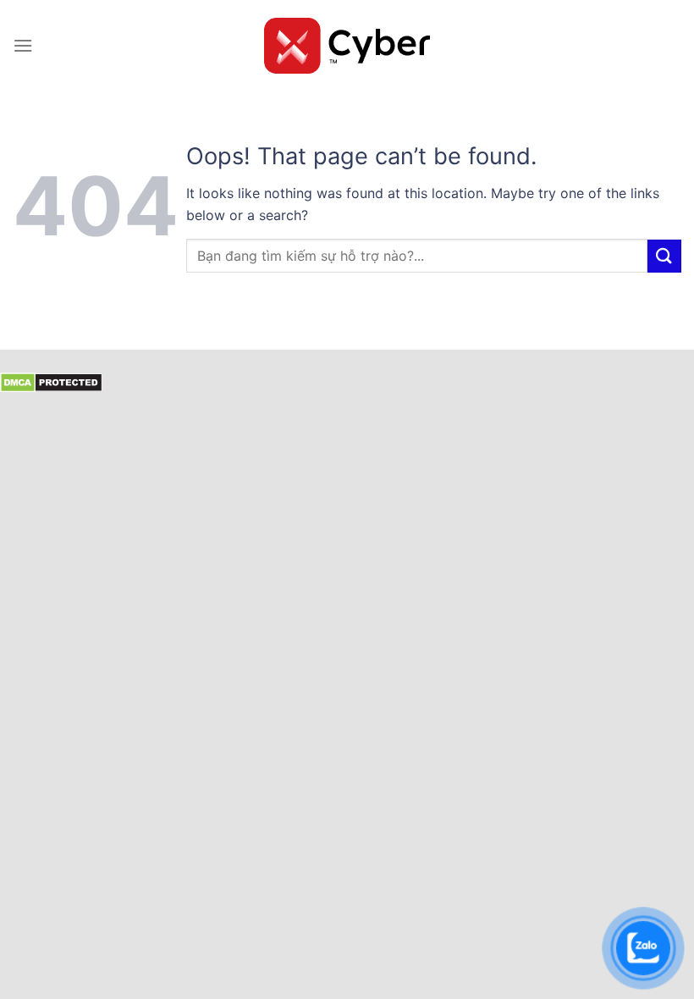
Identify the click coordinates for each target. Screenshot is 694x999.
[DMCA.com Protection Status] (51, 381)
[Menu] (23, 45)
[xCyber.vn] (347, 45)
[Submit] (664, 256)
